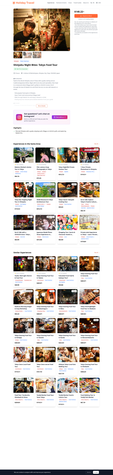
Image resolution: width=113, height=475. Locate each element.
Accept (96, 472)
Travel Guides (77, 3)
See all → (97, 144)
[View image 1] (17, 55)
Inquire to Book (87, 16)
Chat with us (60, 117)
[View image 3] (37, 55)
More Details (42, 106)
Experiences (50, 3)
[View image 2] (27, 55)
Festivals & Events (61, 3)
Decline (89, 472)
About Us (86, 3)
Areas (70, 3)
